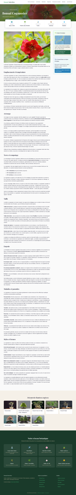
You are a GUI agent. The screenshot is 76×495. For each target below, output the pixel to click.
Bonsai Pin (41, 484)
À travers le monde (56, 1)
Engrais (59, 486)
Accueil (3, 9)
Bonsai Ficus (41, 478)
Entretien (9, 2)
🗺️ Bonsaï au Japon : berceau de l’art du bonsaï (62, 70)
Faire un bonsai (31, 1)
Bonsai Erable (42, 480)
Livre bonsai (69, 1)
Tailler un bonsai (61, 480)
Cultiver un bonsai (61, 478)
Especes (7, 9)
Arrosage (59, 482)
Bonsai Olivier (42, 482)
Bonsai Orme (42, 486)
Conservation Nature (15, 481)
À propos (47, 492)
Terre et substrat (61, 484)
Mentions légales (41, 492)
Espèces (49, 1)
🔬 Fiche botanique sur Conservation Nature (60, 52)
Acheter (63, 1)
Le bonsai (38, 1)
